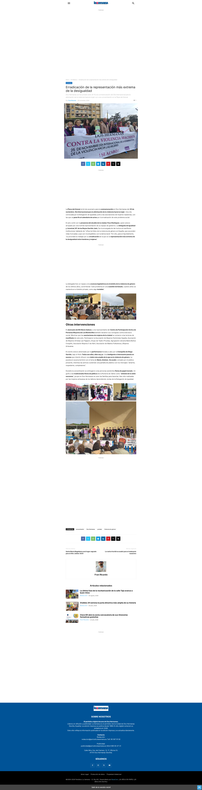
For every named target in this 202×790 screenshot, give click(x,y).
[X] (88, 164)
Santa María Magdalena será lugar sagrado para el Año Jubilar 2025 (81, 552)
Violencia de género (110, 529)
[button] (69, 3)
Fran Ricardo (72, 100)
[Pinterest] (108, 164)
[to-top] (199, 786)
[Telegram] (98, 164)
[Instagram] (98, 765)
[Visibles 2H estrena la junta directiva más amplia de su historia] (72, 606)
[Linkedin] (103, 164)
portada (99, 529)
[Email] (113, 164)
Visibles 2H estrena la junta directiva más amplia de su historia (108, 603)
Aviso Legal (85, 774)
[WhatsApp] (93, 164)
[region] (101, 46)
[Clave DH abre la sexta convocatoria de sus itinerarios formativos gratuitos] (72, 618)
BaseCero (115, 779)
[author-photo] (101, 572)
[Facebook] (83, 164)
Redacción (83, 595)
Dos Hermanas (91, 529)
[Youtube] (109, 765)
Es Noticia (74, 79)
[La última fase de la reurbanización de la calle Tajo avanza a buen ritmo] (72, 594)
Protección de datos (98, 774)
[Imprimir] (118, 164)
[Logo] (101, 710)
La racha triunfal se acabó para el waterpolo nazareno (120, 552)
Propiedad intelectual (114, 774)
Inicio (67, 79)
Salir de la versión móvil (101, 787)
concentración (80, 529)
